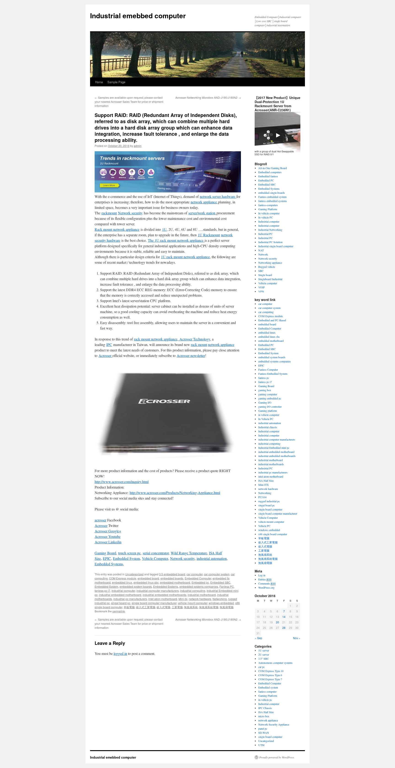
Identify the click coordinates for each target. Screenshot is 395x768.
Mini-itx (183, 599)
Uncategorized (134, 574)
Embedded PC (266, 180)
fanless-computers (268, 205)
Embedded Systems (109, 563)
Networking (220, 599)
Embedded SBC (220, 582)
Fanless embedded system (272, 197)
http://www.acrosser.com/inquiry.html (122, 481)
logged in (120, 653)
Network (263, 254)
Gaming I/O (264, 402)
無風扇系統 (191, 607)
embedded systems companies (198, 586)
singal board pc (120, 603)
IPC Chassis (265, 708)
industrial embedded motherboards (164, 595)
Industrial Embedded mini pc (273, 447)
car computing (266, 312)
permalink (118, 611)
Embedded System (126, 558)
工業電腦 (177, 607)
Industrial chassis (267, 427)
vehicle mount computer (192, 603)
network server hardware (218, 196)
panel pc (262, 728)
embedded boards (171, 578)
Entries (265, 579)
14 (284, 617)
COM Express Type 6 (270, 675)
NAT (261, 250)
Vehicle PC (264, 526)
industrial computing (192, 591)
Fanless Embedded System (272, 373)
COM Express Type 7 (270, 679)
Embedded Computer (198, 578)
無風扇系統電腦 (208, 607)
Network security (130, 212)
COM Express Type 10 (270, 671)
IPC (109, 344)
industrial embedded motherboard (120, 595)
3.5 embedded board (172, 574)
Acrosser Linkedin (108, 541)
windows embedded (221, 603)
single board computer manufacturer (154, 603)
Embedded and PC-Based (272, 320)
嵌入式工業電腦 (145, 607)
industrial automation (212, 558)
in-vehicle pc (265, 700)
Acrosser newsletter (191, 355)
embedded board (148, 578)
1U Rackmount (209, 234)
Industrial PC (265, 234)
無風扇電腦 (226, 607)
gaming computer (267, 394)
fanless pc (263, 378)
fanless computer (267, 691)
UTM (261, 745)
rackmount (109, 212)
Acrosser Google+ (108, 531)
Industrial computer (123, 591)
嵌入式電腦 (163, 607)
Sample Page (116, 82)
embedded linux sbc (146, 582)
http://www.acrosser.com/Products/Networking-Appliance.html (175, 492)
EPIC (107, 558)
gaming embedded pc (269, 398)
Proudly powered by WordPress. (277, 757)
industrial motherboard (202, 595)
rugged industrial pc (269, 501)
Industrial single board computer (275, 246)
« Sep (258, 638)
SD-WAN (263, 732)
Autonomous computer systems (275, 662)
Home (99, 82)
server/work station (202, 212)
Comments (267, 583)
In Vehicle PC (265, 419)
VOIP (261, 287)
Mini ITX (263, 484)
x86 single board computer (272, 534)
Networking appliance (270, 262)
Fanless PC (226, 586)
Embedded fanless (268, 176)
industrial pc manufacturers (130, 599)
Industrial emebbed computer (138, 15)
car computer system (217, 574)
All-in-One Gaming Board (272, 168)
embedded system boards (136, 586)
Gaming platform (267, 410)
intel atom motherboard (162, 599)
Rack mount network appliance (117, 229)
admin (137, 146)
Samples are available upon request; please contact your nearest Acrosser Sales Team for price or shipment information (129, 102)
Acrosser (105, 355)
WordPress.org (266, 587)
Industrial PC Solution (270, 242)
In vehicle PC (265, 217)
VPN (261, 291)
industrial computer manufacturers (157, 591)
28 (284, 628)
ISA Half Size (266, 480)
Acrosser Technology (194, 339)
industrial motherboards (271, 464)
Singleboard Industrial (270, 279)
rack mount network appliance (155, 339)
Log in (261, 575)
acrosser (100, 520)
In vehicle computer (269, 213)
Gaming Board (105, 552)
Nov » (296, 638)
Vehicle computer (267, 283)
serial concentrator (156, 552)
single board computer (270, 509)
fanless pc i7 (102, 591)
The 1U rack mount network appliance (176, 240)
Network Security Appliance (273, 724)
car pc (261, 667)
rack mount (199, 344)
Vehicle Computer (155, 558)
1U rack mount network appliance (185, 256)
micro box (263, 716)
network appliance (204, 201)
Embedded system (268, 687)
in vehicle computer (268, 415)
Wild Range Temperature (189, 552)
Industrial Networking (270, 229)
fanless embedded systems (272, 201)
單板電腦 (129, 607)
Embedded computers (270, 172)
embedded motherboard (175, 582)
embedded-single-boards (271, 192)
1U (164, 229)
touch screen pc (129, 552)
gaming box (264, 390)
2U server (263, 654)
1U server (263, 650)
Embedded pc (200, 582)
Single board (265, 275)
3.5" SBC (263, 658)
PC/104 (262, 497)
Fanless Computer (268, 369)
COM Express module (122, 578)
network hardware (200, 599)
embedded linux (122, 582)
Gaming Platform (267, 209)
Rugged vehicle (266, 266)
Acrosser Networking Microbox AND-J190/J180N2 (208, 97)
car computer (195, 574)
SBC (261, 271)
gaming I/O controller (270, 406)
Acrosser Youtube (107, 536)
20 (277, 622)
